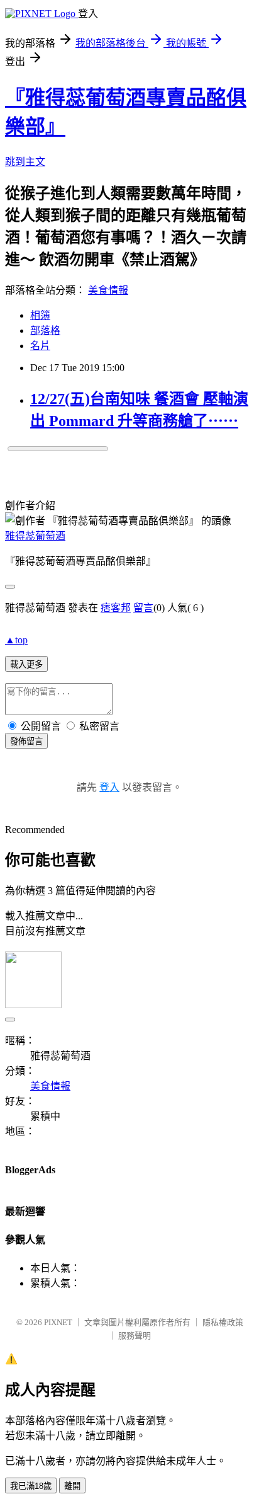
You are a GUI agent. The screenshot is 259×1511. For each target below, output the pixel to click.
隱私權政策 (222, 1322)
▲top (16, 640)
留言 (143, 607)
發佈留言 (26, 741)
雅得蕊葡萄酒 (35, 536)
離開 (72, 1486)
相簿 (40, 315)
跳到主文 (25, 161)
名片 (40, 345)
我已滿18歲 (31, 1486)
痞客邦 (116, 607)
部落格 (45, 330)
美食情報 (108, 290)
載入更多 (26, 664)
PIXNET (58, 1322)
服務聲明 (134, 1335)
